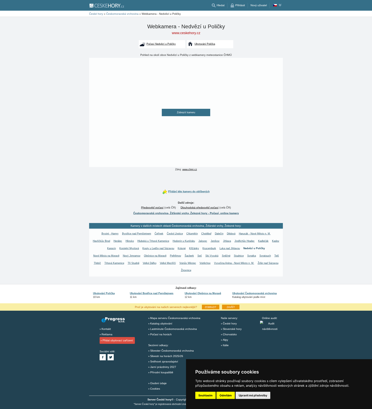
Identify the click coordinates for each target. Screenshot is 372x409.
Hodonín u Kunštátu (184, 241)
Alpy (225, 339)
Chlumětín (192, 233)
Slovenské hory (232, 328)
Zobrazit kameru (186, 112)
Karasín (111, 248)
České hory (230, 323)
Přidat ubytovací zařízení (117, 340)
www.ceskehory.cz (186, 33)
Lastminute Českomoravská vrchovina (173, 328)
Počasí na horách (161, 334)
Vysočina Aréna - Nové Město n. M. (234, 263)
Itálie (226, 345)
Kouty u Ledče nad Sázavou (158, 248)
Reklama (107, 334)
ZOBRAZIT (210, 307)
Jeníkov (215, 241)
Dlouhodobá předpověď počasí (200, 207)
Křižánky (194, 248)
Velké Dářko (149, 263)
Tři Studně (133, 263)
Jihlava (227, 241)
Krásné (182, 248)
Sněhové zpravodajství (164, 361)
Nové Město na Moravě (106, 255)
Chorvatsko (230, 334)
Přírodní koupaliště (161, 372)
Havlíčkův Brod (101, 241)
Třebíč (97, 263)
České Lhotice (175, 233)
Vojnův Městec (187, 263)
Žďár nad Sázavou (268, 263)
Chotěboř (206, 233)
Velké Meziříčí (168, 263)
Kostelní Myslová (129, 248)
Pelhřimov (175, 255)
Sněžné (226, 255)
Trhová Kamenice (114, 263)
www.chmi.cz (189, 169)
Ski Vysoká (211, 255)
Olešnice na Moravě (155, 255)
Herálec (118, 241)
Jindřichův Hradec (244, 241)
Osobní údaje (158, 383)
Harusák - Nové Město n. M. (255, 233)
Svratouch (265, 255)
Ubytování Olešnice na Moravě (203, 293)
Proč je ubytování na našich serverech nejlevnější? (166, 306)
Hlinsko (130, 241)
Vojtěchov (205, 263)
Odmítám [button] (226, 395)
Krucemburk (209, 248)
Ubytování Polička (104, 293)
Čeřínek (159, 233)
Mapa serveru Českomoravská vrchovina (175, 318)
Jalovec (202, 241)
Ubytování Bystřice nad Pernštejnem (151, 293)
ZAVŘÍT (231, 307)
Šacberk (189, 255)
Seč (199, 255)
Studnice (239, 255)
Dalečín (219, 233)
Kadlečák (263, 241)
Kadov (275, 241)
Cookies (155, 388)
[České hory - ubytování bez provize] (106, 5)
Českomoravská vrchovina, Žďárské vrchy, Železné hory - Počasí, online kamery (186, 213)
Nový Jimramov (131, 255)
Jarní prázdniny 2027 (163, 366)
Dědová (231, 233)
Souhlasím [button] (205, 395)
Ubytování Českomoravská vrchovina (254, 293)
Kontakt (106, 328)
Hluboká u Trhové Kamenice (153, 241)
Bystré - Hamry (110, 233)
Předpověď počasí (152, 207)
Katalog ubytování (161, 323)
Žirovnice (186, 270)
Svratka (251, 255)
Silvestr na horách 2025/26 (166, 356)
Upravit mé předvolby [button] (253, 395)
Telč (276, 255)
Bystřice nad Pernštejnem (136, 233)
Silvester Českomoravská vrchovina (172, 350)
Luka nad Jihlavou (230, 248)
